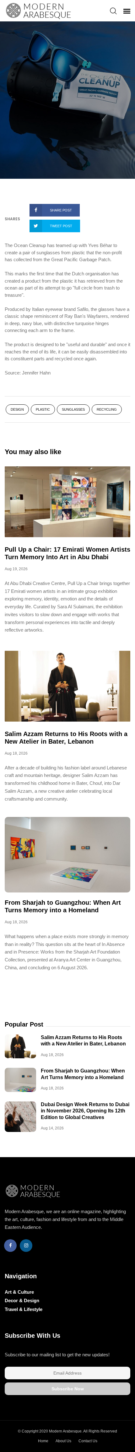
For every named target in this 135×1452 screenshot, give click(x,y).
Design (17, 409)
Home (43, 1441)
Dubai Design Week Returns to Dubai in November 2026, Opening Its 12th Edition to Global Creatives (85, 1111)
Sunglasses (73, 409)
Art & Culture (19, 1292)
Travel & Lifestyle (23, 1309)
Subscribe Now (67, 1388)
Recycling (107, 409)
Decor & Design (22, 1300)
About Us (63, 1441)
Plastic (43, 409)
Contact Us (87, 1441)
